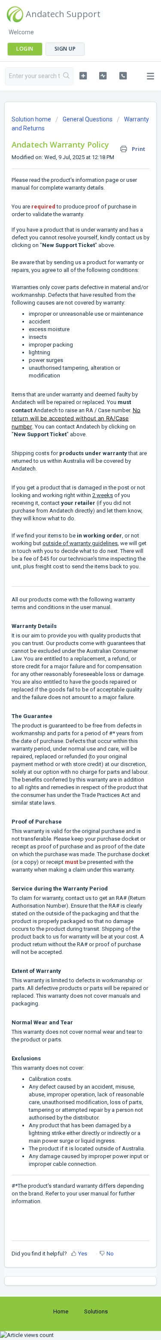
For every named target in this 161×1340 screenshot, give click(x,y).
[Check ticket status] (102, 75)
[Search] (66, 76)
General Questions (87, 119)
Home (60, 1311)
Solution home (32, 119)
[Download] (65, 681)
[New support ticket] (83, 75)
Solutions (96, 1311)
